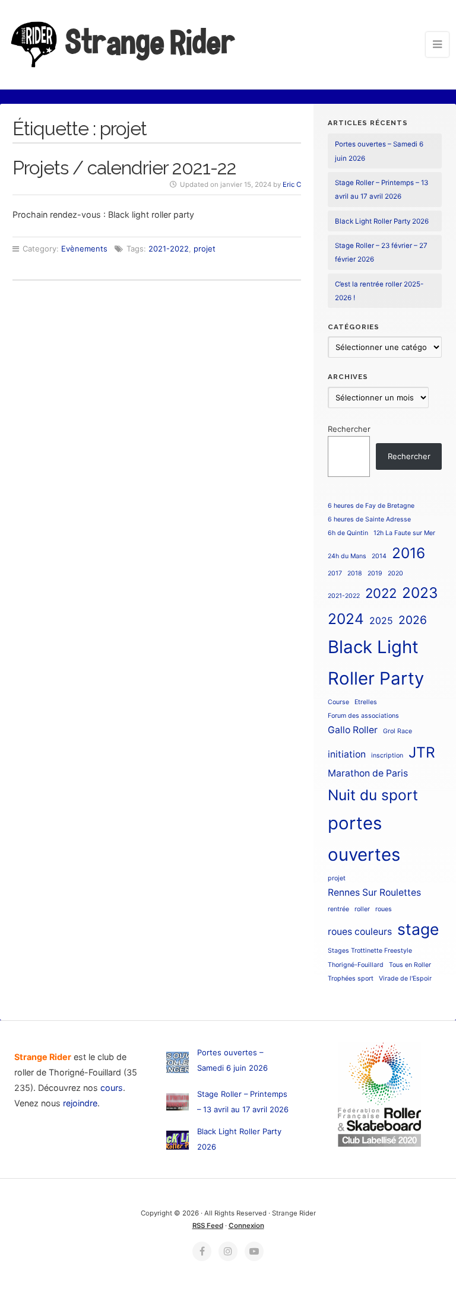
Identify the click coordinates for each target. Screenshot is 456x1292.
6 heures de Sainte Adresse (369, 519)
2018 (354, 573)
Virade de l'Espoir (405, 978)
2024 (346, 619)
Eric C (292, 184)
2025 (381, 620)
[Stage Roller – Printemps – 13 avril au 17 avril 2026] (177, 1104)
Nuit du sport (373, 795)
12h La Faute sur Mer (404, 533)
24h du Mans (347, 556)
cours (111, 1088)
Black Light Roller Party (376, 663)
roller (362, 909)
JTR (421, 752)
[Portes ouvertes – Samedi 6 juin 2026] (177, 1064)
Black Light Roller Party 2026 (382, 221)
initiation (347, 754)
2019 (375, 573)
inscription (387, 755)
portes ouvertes (364, 839)
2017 (335, 573)
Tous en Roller (410, 965)
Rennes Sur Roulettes (374, 892)
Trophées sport (350, 978)
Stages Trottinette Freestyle (370, 950)
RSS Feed (207, 1225)
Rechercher (349, 429)
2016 (408, 553)
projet (205, 248)
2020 (395, 573)
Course (338, 702)
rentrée (338, 909)
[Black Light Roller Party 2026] (177, 1142)
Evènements (84, 248)
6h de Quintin (348, 533)
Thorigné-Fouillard (356, 965)
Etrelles (365, 702)
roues (383, 909)
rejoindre (80, 1103)
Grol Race (397, 731)
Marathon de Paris (368, 773)
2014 (379, 556)
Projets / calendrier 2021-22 (124, 168)
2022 (381, 593)
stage (418, 928)
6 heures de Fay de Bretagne (371, 506)
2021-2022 (168, 248)
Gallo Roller (353, 730)
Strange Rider (148, 42)
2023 (420, 593)
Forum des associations (363, 716)
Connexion (246, 1225)
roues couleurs (360, 931)
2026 (412, 620)
